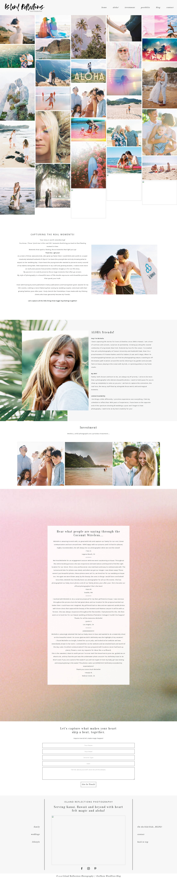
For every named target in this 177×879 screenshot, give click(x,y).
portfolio (145, 7)
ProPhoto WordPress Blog (108, 876)
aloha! (116, 7)
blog (158, 7)
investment (130, 7)
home (104, 7)
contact (170, 7)
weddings (35, 834)
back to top (142, 842)
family (37, 827)
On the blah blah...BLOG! (149, 827)
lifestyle (36, 842)
